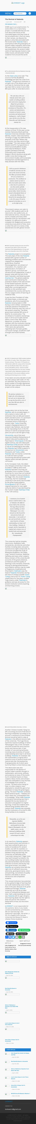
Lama (15, 76)
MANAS (10, 24)
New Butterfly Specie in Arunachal (19, 1061)
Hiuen (27, 575)
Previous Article (9, 942)
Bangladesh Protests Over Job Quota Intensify (24, 944)
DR (6, 24)
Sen (12, 278)
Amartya (8, 278)
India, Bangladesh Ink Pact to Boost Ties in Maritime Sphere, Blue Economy (11, 948)
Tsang (7, 576)
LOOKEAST (9, 906)
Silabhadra (18, 571)
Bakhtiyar (10, 445)
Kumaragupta (10, 484)
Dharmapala (19, 441)
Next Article (25, 941)
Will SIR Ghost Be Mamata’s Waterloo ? (20, 1093)
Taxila (17, 423)
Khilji (16, 445)
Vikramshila (9, 435)
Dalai (11, 76)
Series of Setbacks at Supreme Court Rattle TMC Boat (11, 1006)
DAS (14, 24)
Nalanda (20, 42)
